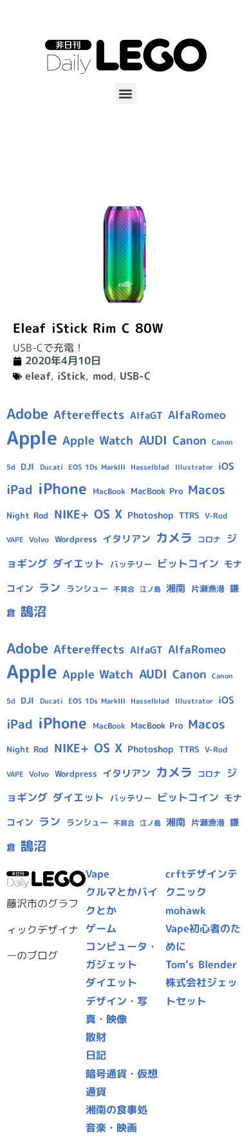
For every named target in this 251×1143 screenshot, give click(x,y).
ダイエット (78, 563)
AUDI (153, 440)
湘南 (175, 588)
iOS (226, 466)
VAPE (15, 540)
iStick (71, 376)
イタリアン (126, 538)
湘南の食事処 (116, 1110)
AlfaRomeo (197, 414)
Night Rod (27, 515)
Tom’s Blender (201, 964)
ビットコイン (188, 563)
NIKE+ (71, 514)
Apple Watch (97, 440)
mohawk (185, 910)
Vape (97, 874)
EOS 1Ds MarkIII (97, 467)
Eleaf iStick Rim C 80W (88, 328)
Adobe (27, 413)
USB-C (135, 376)
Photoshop (150, 515)
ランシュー (87, 588)
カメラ (174, 537)
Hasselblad (150, 467)
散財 (96, 1037)
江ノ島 (150, 589)
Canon (189, 440)
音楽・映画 (111, 1128)
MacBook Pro (157, 491)
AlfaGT (146, 415)
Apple (31, 437)
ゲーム (101, 928)
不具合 (124, 589)
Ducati (51, 467)
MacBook (109, 491)
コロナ (209, 539)
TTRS (189, 515)
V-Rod (216, 515)
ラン (49, 587)
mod (103, 376)
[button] (125, 93)
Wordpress (76, 539)
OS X (108, 514)
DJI (27, 466)
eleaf (38, 376)
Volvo (39, 539)
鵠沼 (33, 611)
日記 (96, 1055)
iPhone (62, 488)
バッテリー (131, 564)
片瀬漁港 (208, 588)
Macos (206, 489)
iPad (19, 489)
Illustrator (194, 467)
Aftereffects (88, 414)
